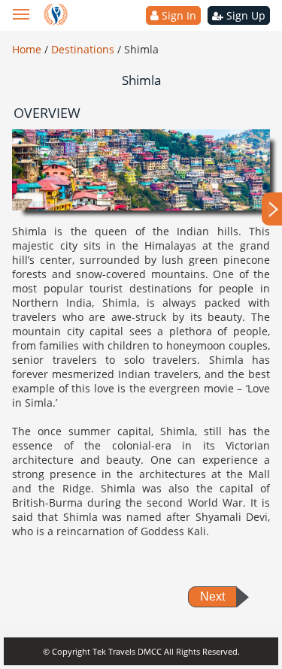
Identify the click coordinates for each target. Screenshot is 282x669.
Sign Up (244, 15)
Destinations (84, 49)
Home (28, 49)
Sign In (177, 15)
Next (212, 596)
